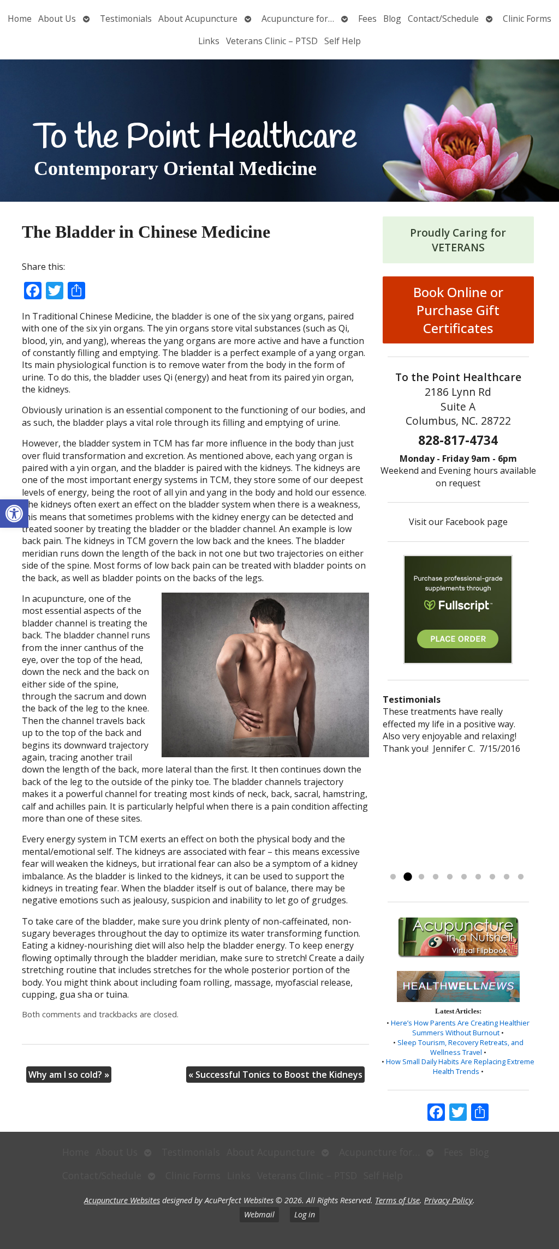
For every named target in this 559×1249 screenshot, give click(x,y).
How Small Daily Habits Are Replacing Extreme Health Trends (460, 1066)
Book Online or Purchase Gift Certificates (458, 310)
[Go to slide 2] (407, 877)
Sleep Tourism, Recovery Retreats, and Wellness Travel (460, 1047)
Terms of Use (397, 1200)
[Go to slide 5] (449, 877)
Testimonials (126, 19)
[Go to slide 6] (464, 877)
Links (208, 41)
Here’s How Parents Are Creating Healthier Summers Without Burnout (460, 1027)
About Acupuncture (197, 19)
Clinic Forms (527, 19)
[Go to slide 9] (506, 877)
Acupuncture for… (297, 19)
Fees (367, 19)
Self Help (342, 41)
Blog (392, 19)
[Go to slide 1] (393, 877)
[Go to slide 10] (520, 877)
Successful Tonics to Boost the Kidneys (275, 1075)
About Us (57, 19)
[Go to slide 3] (421, 877)
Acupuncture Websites (122, 1200)
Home (20, 19)
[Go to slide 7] (478, 877)
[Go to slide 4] (435, 877)
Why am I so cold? (68, 1075)
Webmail (259, 1214)
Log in (304, 1214)
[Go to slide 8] (492, 877)
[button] (14, 513)
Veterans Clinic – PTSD (272, 41)
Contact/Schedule (443, 19)
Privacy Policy (448, 1200)
